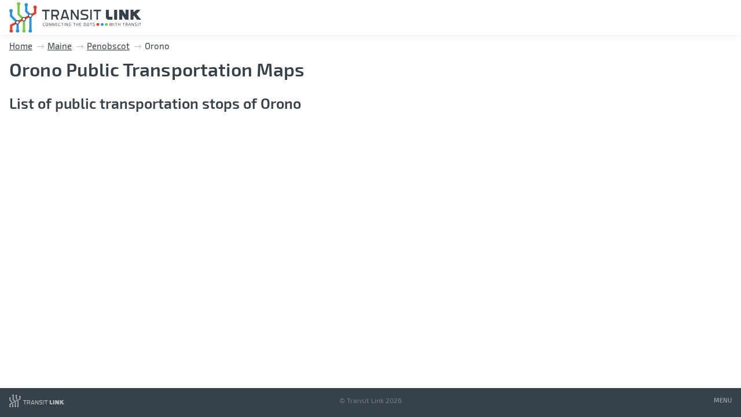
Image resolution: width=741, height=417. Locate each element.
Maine (59, 46)
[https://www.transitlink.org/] (36, 404)
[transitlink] (75, 17)
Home (20, 46)
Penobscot (108, 46)
